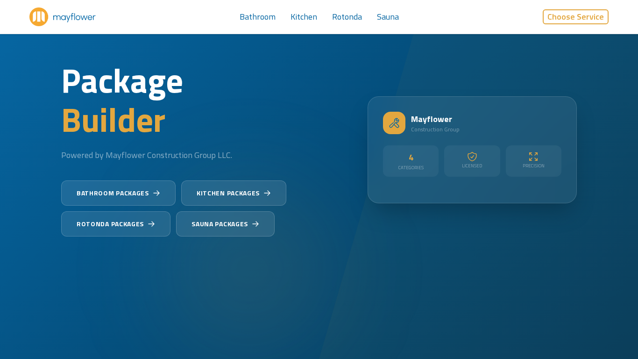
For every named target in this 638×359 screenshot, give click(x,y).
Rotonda (347, 16)
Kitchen (304, 16)
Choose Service (575, 16)
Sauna (388, 16)
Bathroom (258, 16)
